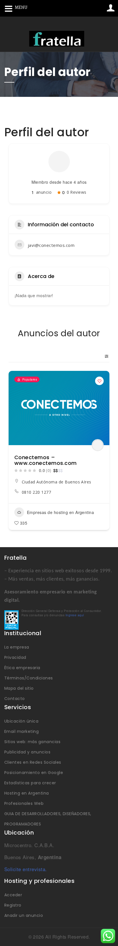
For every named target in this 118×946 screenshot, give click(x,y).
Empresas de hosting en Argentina (60, 512)
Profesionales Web (24, 803)
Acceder (13, 895)
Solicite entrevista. (25, 869)
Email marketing (21, 731)
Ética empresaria (22, 668)
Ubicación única (21, 721)
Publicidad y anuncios (27, 752)
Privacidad (15, 657)
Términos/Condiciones (28, 678)
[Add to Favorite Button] (99, 381)
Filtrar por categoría (104, 356)
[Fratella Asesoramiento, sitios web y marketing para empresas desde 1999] (56, 38)
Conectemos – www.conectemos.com (45, 460)
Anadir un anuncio (23, 915)
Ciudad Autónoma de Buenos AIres (56, 482)
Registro (12, 905)
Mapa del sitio (19, 688)
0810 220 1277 (36, 492)
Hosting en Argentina (26, 793)
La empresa (16, 647)
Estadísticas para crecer (30, 783)
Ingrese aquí (75, 615)
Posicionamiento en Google (33, 772)
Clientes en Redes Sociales (32, 762)
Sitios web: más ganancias (32, 742)
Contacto (14, 698)
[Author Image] (98, 445)
